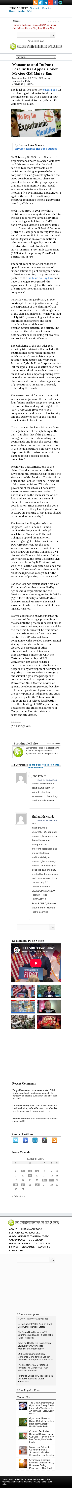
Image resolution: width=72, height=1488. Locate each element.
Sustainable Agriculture (24, 1232)
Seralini (21, 11)
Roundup (46, 8)
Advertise (44, 1246)
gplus (50, 2)
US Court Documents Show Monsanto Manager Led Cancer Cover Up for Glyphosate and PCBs (35, 1356)
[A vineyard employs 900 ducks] (23, 1022)
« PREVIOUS (17, 84)
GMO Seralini (36, 1239)
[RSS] (54, 1140)
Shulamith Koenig (43, 816)
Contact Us (16, 1250)
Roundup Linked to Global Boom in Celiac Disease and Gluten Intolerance (35, 1378)
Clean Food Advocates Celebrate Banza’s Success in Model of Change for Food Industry (41, 1451)
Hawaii (12, 11)
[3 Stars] (16, 722)
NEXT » (30, 84)
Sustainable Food (31, 1229)
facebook (55, 2)
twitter (40, 2)
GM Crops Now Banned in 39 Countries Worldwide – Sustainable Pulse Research (35, 1334)
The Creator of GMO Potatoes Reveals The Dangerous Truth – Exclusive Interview (34, 1367)
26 (37, 1184)
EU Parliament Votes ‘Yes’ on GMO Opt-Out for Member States (35, 1325)
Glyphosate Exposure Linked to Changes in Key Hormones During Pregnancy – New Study (41, 1464)
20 (44, 1180)
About (13, 1229)
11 (30, 1175)
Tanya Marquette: (21, 1090)
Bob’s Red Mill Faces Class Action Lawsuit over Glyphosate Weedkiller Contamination (34, 1345)
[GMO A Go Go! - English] (49, 1022)
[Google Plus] (45, 1140)
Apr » (22, 1196)
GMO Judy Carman (19, 1243)
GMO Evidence (17, 1239)
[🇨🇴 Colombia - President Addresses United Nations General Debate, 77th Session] (49, 991)
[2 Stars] (14, 722)
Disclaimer (28, 1246)
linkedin (45, 2)
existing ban (49, 89)
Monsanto (35, 8)
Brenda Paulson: (21, 1118)
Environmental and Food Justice (36, 148)
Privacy (13, 1246)
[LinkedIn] (35, 1140)
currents (60, 2)
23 (16, 1184)
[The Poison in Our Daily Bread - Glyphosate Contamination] (23, 1006)
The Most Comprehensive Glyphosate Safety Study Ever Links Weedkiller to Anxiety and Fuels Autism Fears (41, 1408)
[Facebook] (25, 1140)
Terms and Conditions (22, 1482)
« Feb (15, 1196)
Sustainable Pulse (21, 80)
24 (23, 1184)
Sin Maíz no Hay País (40, 278)
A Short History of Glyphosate (33, 1318)
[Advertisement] (36, 735)
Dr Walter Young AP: (23, 1105)
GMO (29, 11)
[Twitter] (15, 1140)
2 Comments (21, 764)
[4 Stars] (18, 722)
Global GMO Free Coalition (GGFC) (29, 1236)
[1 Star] (12, 722)
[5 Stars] (20, 722)
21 (51, 1180)
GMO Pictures (42, 1243)
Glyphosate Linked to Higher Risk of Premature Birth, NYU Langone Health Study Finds (41, 1422)
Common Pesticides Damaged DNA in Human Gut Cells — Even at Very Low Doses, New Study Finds (34, 28)
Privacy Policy (39, 1482)
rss (35, 2)
